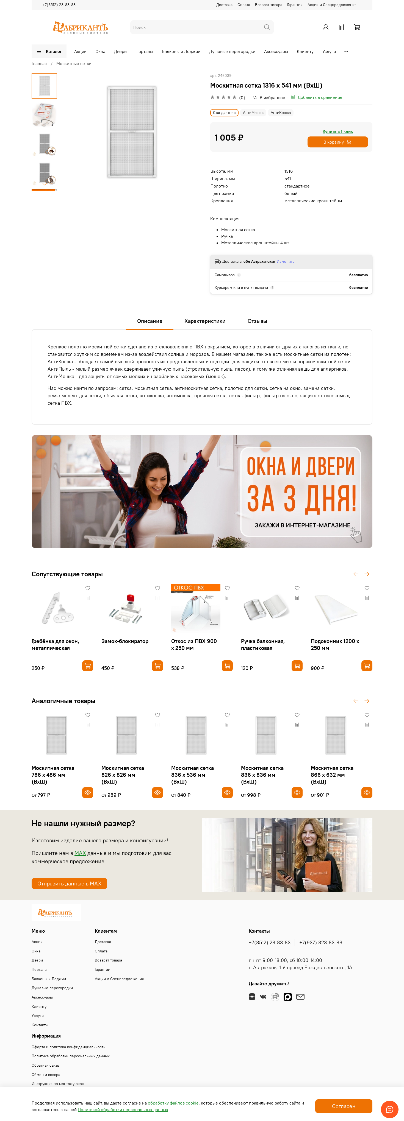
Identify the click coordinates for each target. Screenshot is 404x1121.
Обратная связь (45, 1065)
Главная (39, 63)
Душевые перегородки (232, 51)
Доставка (224, 4)
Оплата (243, 4)
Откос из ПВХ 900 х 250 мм (194, 644)
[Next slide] (44, 184)
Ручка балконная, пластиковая (263, 644)
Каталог (54, 51)
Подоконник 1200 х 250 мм (335, 644)
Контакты (40, 1024)
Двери (120, 51)
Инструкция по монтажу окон (58, 1083)
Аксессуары (276, 51)
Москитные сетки (74, 63)
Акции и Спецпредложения (332, 4)
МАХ (80, 852)
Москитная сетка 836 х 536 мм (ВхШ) (192, 774)
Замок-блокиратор (124, 641)
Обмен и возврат (47, 1074)
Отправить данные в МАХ (69, 883)
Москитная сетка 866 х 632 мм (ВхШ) (332, 774)
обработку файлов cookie (173, 1103)
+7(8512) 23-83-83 (59, 4)
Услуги (329, 51)
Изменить (285, 261)
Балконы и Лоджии (181, 51)
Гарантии (295, 4)
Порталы (144, 51)
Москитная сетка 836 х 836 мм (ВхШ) (262, 774)
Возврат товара (268, 4)
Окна (100, 51)
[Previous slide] (71, 132)
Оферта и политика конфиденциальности (69, 1046)
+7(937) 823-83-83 (320, 943)
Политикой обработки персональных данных (123, 1109)
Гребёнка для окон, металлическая (55, 644)
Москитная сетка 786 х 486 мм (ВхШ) (53, 774)
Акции (80, 51)
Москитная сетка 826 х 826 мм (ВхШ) (122, 774)
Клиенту (305, 51)
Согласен (344, 1106)
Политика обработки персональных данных (71, 1055)
